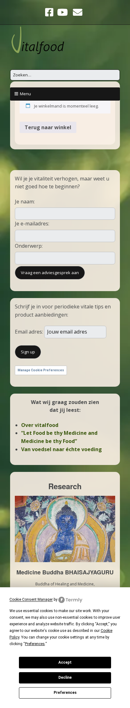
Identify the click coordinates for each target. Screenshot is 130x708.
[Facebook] (50, 12)
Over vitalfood (39, 425)
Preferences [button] (35, 644)
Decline (65, 677)
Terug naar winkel (48, 127)
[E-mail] (77, 12)
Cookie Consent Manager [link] (31, 600)
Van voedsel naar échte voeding (61, 449)
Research (65, 486)
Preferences (65, 692)
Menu (25, 94)
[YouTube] (62, 12)
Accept (65, 662)
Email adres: (29, 331)
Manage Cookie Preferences (41, 370)
